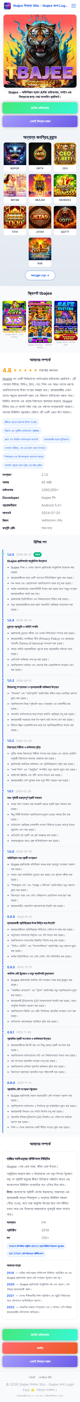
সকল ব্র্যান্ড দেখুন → (40, 275)
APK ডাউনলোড (40, 108)
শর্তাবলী (32, 1377)
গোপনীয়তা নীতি (44, 1377)
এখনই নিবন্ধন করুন (40, 121)
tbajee (7, 379)
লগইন (40, 1348)
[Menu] (74, 5)
